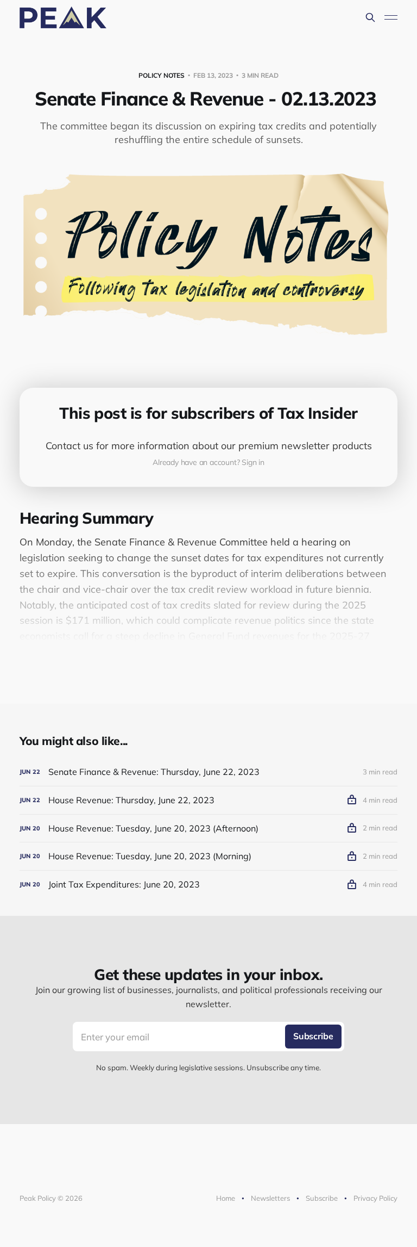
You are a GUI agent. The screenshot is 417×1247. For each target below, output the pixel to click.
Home (225, 1198)
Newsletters (270, 1198)
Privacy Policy (375, 1198)
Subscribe (322, 1198)
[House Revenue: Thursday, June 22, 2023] (208, 800)
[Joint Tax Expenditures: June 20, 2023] (208, 884)
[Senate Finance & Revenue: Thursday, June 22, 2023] (208, 772)
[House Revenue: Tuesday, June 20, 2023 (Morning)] (208, 856)
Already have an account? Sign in (208, 462)
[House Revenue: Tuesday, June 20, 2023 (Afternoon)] (208, 828)
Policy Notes (161, 75)
